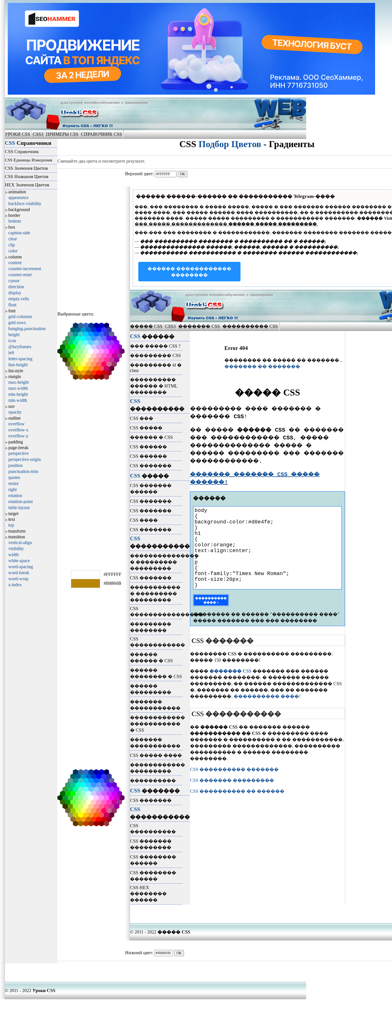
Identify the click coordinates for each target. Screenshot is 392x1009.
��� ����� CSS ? (155, 346)
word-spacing (20, 566)
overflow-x (18, 429)
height (14, 334)
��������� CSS (155, 355)
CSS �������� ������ (153, 860)
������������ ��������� (156, 768)
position (15, 465)
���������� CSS (250, 326)
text (11, 519)
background (19, 209)
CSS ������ (148, 446)
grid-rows (17, 322)
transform (17, 531)
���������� (153, 780)
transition (16, 536)
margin (14, 376)
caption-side (19, 232)
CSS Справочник (22, 151)
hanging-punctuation (27, 328)
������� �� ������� (262, 366)
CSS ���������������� (156, 611)
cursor (14, 280)
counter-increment (24, 268)
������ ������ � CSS (151, 657)
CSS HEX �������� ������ (148, 893)
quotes (14, 477)
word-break (18, 572)
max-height (18, 382)
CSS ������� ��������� (151, 844)
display (14, 292)
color (13, 250)
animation (17, 191)
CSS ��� (141, 418)
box (11, 227)
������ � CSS (151, 437)
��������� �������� (150, 627)
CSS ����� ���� (156, 755)
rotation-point (20, 501)
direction (16, 286)
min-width (17, 400)
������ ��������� (150, 689)
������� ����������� (155, 704)
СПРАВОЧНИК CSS (101, 134)
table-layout (19, 507)
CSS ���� (144, 520)
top (11, 525)
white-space (19, 560)
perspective (18, 453)
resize (13, 483)
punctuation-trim (23, 471)
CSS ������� (151, 465)
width (13, 554)
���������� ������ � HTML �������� (154, 386)
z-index (15, 584)
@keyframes (19, 346)
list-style (15, 370)
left (11, 352)
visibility (16, 548)
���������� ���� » (211, 600)
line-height (18, 364)
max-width (18, 388)
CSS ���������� (153, 828)
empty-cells (18, 298)
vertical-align (20, 542)
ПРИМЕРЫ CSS (62, 134)
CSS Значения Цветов (26, 168)
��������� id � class (156, 368)
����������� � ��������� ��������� (155, 593)
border (14, 215)
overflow (16, 423)
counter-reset (20, 274)
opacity (15, 412)
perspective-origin (24, 459)
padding (15, 441)
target (13, 513)
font (11, 310)
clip (11, 244)
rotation (15, 495)
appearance (18, 197)
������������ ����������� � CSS (156, 724)
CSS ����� (146, 427)
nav (11, 406)
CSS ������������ (156, 641)
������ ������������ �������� (189, 271)
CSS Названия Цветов (26, 176)
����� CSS (147, 326)
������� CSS (199, 326)
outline (14, 418)
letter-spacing (20, 358)
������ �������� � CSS (156, 673)
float (12, 304)
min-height (18, 394)
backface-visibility (24, 203)
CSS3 (38, 134)
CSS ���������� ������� (234, 769)
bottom (14, 221)
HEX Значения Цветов (27, 184)
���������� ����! (267, 696)
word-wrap (18, 578)
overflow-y (18, 435)
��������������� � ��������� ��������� (156, 562)
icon (12, 340)
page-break (18, 447)
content (15, 262)
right (12, 489)
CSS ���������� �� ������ (237, 791)
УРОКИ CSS (18, 134)
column (15, 256)
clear (12, 238)
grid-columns (20, 316)
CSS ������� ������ (151, 488)
